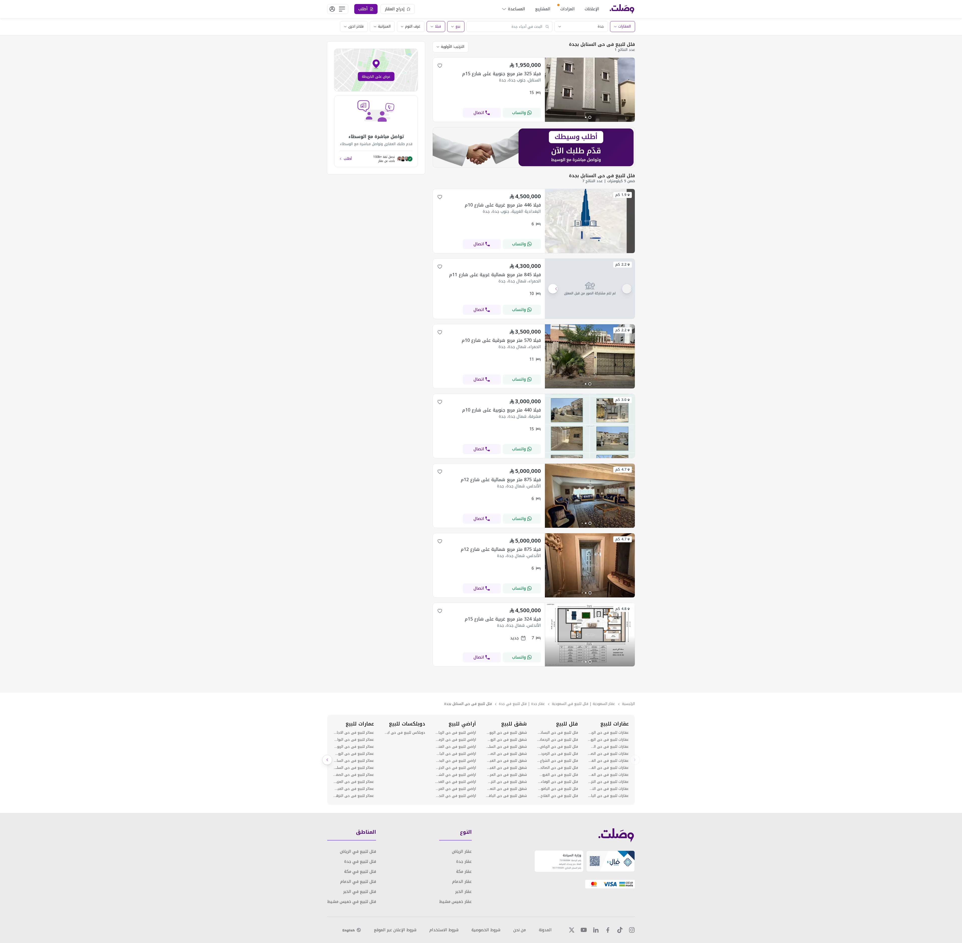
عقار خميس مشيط (455, 901)
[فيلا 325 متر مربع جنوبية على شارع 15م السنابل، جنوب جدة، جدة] (590, 120)
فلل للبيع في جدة (360, 861)
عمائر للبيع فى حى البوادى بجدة (353, 740)
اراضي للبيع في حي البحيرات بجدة (455, 761)
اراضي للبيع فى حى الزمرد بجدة (455, 740)
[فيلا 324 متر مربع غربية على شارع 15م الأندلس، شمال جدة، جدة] (590, 665)
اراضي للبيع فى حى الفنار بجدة (455, 747)
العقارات (624, 26)
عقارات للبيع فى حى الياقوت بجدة (608, 796)
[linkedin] (596, 930)
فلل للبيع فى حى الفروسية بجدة (557, 775)
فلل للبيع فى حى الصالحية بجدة (557, 768)
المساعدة (516, 9)
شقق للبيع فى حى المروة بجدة (506, 775)
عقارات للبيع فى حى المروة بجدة (608, 775)
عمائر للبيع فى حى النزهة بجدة (353, 796)
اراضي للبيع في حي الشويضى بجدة (455, 775)
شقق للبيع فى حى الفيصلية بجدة (506, 768)
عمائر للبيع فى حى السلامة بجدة (353, 768)
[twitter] (572, 930)
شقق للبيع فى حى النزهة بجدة (506, 782)
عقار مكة (464, 871)
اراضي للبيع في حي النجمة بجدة (455, 796)
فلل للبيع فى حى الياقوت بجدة (557, 789)
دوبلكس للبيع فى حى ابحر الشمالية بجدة (404, 733)
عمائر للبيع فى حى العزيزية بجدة (353, 782)
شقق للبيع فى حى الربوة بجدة (506, 733)
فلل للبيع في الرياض (358, 851)
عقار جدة (464, 861)
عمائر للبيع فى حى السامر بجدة (353, 761)
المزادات (567, 9)
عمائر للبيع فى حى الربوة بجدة (353, 747)
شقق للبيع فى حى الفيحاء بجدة (506, 761)
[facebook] (608, 930)
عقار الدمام (462, 881)
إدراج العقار (395, 9)
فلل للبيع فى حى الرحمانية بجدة (557, 740)
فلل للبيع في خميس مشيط (351, 901)
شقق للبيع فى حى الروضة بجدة (506, 740)
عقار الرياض (462, 851)
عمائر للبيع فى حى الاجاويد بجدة (353, 733)
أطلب (348, 158)
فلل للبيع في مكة (360, 871)
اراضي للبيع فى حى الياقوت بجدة (455, 754)
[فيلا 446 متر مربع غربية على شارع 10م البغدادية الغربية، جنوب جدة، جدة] (590, 252)
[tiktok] (620, 930)
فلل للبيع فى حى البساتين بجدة (557, 733)
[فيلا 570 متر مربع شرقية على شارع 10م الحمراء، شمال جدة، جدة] (590, 387)
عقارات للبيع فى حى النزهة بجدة (608, 782)
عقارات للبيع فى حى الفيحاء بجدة (608, 761)
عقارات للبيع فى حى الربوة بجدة (608, 733)
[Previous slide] (635, 760)
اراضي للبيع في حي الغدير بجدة (455, 782)
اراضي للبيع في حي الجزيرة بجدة (455, 768)
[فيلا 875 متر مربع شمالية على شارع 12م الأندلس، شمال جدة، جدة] (590, 526)
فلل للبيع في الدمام (358, 881)
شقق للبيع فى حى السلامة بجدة (506, 747)
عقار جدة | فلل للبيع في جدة (522, 703)
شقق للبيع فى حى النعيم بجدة (506, 789)
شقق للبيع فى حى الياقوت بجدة (506, 796)
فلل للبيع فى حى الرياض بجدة (557, 747)
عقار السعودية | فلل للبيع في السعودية (583, 703)
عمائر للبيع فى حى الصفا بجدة (353, 775)
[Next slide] (327, 760)
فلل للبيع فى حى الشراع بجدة (557, 761)
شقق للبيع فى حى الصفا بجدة (506, 754)
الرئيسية (628, 703)
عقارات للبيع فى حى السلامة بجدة (608, 747)
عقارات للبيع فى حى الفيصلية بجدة (608, 768)
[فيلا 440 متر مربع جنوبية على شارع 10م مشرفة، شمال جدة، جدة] (590, 457)
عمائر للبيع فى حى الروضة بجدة (353, 754)
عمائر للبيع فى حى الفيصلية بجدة (353, 789)
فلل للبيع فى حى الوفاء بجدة (557, 782)
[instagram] (632, 930)
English (348, 930)
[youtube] (584, 930)
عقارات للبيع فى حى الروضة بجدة (608, 740)
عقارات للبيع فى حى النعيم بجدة (608, 789)
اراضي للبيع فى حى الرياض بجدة (455, 733)
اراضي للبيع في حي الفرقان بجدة (455, 789)
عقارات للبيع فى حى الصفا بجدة (608, 754)
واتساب (519, 113)
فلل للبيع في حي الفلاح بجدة (557, 796)
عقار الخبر (463, 891)
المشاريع (542, 9)
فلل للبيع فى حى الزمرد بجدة (557, 754)
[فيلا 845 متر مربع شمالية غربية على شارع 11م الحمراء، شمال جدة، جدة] (590, 289)
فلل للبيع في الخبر (359, 891)
